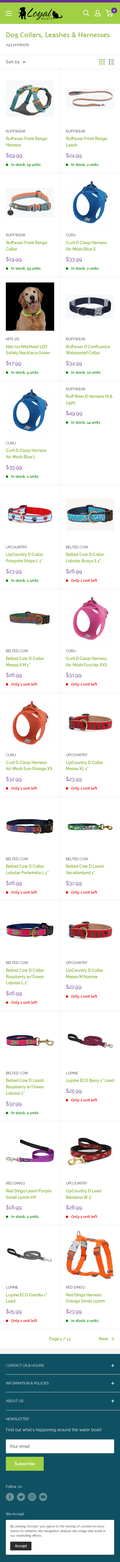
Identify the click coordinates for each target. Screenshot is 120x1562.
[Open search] (86, 13)
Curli (71, 235)
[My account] (97, 13)
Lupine (72, 1073)
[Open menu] (9, 13)
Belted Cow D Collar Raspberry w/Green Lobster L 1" (25, 976)
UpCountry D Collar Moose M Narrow (84, 973)
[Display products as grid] (102, 62)
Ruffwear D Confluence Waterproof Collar (88, 349)
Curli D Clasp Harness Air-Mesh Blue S (86, 245)
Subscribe (25, 1463)
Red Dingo (15, 1183)
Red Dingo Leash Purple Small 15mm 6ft (28, 1194)
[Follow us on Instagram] (32, 1497)
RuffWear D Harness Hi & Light (89, 399)
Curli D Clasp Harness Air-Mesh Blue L (26, 453)
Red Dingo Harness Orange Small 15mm (85, 1298)
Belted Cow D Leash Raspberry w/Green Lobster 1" (25, 1086)
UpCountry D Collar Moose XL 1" (84, 765)
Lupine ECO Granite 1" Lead (26, 1298)
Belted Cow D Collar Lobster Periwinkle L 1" (27, 869)
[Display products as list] (111, 62)
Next (103, 1338)
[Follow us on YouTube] (43, 1497)
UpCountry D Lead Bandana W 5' (83, 1194)
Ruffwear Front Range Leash (86, 141)
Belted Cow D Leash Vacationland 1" (85, 869)
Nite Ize (13, 339)
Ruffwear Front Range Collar (26, 245)
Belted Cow (77, 547)
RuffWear (15, 131)
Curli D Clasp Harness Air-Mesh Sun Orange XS (29, 765)
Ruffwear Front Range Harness (26, 141)
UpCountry (16, 547)
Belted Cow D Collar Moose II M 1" (25, 661)
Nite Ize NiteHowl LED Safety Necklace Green (28, 349)
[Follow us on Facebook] (10, 1497)
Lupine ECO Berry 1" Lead (90, 1080)
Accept (21, 1546)
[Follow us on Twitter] (21, 1497)
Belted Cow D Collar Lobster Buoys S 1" (85, 557)
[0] (109, 13)
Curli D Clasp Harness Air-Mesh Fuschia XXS (86, 661)
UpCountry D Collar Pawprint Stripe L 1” (24, 557)
